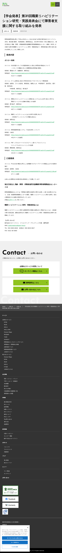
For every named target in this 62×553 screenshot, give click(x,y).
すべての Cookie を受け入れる (15, 538)
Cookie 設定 (15, 546)
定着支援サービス (8, 347)
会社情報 (4, 374)
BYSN (5, 322)
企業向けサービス (6, 319)
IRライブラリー (8, 411)
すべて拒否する (15, 542)
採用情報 (4, 429)
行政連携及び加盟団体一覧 (11, 391)
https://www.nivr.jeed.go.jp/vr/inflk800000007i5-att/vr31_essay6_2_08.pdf (33, 171)
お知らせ (6, 31)
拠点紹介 (6, 386)
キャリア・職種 (8, 436)
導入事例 (6, 460)
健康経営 (4, 524)
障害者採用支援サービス (10, 349)
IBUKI (5, 324)
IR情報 (4, 397)
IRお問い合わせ (8, 419)
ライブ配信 (7, 471)
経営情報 (6, 406)
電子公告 (6, 421)
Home (3, 306)
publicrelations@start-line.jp (16, 225)
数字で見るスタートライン (11, 438)
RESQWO (6, 334)
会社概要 (6, 383)
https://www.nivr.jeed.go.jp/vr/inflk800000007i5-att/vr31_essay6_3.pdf (32, 73)
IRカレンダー (7, 416)
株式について (7, 414)
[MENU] (57, 4)
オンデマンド (7, 473)
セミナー (4, 466)
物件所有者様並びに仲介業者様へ (10, 522)
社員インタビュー (8, 433)
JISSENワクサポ (8, 352)
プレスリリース (8, 449)
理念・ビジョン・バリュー (11, 378)
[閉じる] (28, 527)
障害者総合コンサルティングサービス (13, 342)
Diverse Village (8, 332)
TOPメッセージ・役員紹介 (11, 381)
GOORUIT (6, 339)
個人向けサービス (6, 354)
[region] (15, 538)
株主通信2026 (7, 402)
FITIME (6, 366)
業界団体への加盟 (8, 393)
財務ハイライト (8, 409)
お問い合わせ (5, 477)
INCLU (6, 327)
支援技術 (15, 31)
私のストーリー (8, 462)
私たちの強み (7, 388)
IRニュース (7, 404)
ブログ (4, 456)
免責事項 (6, 424)
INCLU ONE (7, 329)
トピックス (7, 446)
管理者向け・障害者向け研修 (11, 344)
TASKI (5, 337)
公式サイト (12, 200)
